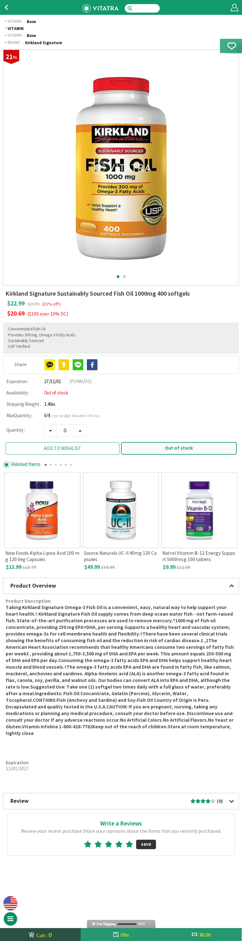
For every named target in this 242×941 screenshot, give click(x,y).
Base (31, 22)
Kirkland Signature (43, 43)
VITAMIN (14, 22)
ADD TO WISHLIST (62, 448)
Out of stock (179, 448)
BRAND (14, 43)
